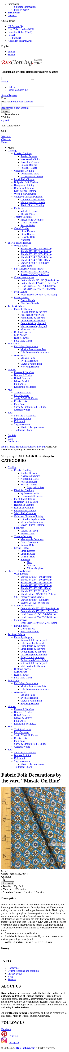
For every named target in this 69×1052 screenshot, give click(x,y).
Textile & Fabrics (16, 306)
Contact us (13, 441)
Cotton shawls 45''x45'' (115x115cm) (39, 283)
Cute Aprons (20, 335)
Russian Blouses (29, 165)
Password (6, 101)
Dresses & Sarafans (24, 372)
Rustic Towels (21, 337)
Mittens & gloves (35, 568)
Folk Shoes (20, 384)
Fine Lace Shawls (30, 303)
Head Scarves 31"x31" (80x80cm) (38, 286)
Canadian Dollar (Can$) (20, 32)
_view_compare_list (18, 90)
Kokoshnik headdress (25, 386)
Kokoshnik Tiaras (30, 162)
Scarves (31, 565)
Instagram (14, 1042)
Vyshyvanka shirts (30, 173)
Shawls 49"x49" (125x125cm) (36, 257)
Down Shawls (21, 297)
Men (10, 389)
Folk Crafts (13, 343)
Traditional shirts (22, 392)
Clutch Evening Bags (31, 363)
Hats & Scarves (22, 378)
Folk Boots (19, 404)
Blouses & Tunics (23, 375)
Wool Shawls (21, 245)
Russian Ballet (28, 225)
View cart (6, 136)
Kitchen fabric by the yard (34, 663)
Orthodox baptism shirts (33, 199)
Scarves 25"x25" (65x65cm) (35, 274)
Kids (10, 412)
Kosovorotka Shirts (30, 159)
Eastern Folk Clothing (25, 190)
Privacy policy (21, 9)
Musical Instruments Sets (33, 349)
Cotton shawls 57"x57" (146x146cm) (40, 280)
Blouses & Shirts (22, 418)
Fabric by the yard (23, 309)
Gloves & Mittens (23, 381)
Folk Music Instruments (26, 346)
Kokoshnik (19, 421)
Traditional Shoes (23, 430)
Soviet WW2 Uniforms (26, 398)
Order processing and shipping (23, 970)
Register (13, 95)
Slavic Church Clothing (32, 205)
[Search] (32, 79)
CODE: (5, 873)
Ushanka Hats (28, 237)
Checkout (6, 139)
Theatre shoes (27, 214)
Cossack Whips (22, 409)
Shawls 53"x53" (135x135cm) (36, 254)
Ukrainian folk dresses (32, 176)
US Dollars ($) (15, 26)
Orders (11, 87)
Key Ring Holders (30, 366)
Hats (29, 562)
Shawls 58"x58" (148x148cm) (36, 248)
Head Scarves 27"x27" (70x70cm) (38, 288)
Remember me (11, 114)
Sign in (5, 95)
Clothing (12, 150)
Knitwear (25, 239)
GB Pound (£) (15, 37)
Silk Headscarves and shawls (28, 268)
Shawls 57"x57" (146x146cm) (36, 251)
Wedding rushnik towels (33, 202)
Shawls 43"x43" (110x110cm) (36, 260)
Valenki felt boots (29, 211)
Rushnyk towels (22, 332)
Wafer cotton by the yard (33, 666)
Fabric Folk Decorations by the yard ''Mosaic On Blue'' (31, 778)
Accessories (20, 355)
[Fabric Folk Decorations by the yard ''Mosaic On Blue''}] (33, 868)
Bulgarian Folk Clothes (26, 182)
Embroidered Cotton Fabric (34, 660)
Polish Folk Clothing (24, 179)
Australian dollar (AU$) (20, 40)
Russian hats (20, 401)
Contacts (12, 15)
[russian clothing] (21, 65)
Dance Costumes (29, 222)
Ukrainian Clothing (24, 170)
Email (4, 98)
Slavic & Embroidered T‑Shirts (30, 407)
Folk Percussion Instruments (35, 352)
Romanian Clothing (24, 188)
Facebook (6, 1029)
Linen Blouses (28, 234)
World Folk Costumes (25, 193)
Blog (10, 438)
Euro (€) (12, 35)
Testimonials (14, 12)
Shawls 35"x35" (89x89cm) (35, 263)
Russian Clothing (23, 153)
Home (4, 142)
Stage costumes (22, 424)
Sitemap (12, 979)
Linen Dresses (28, 231)
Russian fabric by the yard (34, 311)
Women (12, 369)
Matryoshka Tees (35, 487)
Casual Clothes (21, 228)
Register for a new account (14, 107)
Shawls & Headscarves (19, 242)
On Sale (12, 435)
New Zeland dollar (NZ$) (21, 29)
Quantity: (6, 876)
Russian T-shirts (29, 167)
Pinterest (13, 1036)
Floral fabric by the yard (33, 317)
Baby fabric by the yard (32, 657)
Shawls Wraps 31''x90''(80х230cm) (38, 594)
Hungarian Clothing (24, 185)
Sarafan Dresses (29, 156)
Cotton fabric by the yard (33, 323)
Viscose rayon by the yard (34, 326)
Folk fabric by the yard (32, 314)
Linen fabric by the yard (33, 320)
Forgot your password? (22, 101)
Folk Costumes (21, 395)
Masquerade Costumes (32, 219)
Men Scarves (20, 291)
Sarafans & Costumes (25, 415)
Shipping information (25, 6)
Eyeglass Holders (29, 360)
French (11, 54)
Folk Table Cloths (23, 340)
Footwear (19, 208)
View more (28, 265)
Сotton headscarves (24, 277)
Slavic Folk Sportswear (32, 427)
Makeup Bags (28, 358)
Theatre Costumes (23, 216)
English (11, 51)
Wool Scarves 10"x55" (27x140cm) (39, 294)
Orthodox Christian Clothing (28, 196)
